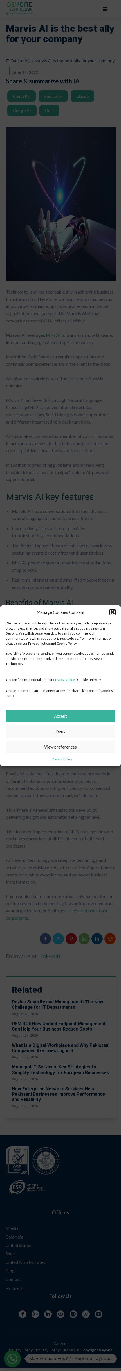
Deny (60, 731)
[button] (112, 612)
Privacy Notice (64, 680)
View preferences (60, 746)
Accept (60, 715)
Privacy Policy (62, 759)
